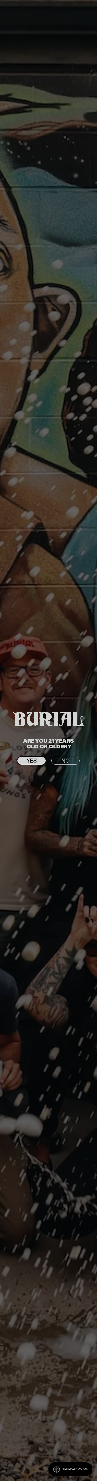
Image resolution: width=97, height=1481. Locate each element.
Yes (32, 761)
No (65, 761)
